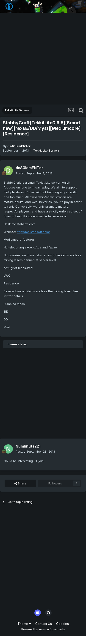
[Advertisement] (43, 59)
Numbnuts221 (28, 446)
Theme (23, 624)
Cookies (62, 624)
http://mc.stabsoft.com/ (33, 232)
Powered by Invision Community (43, 629)
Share (21, 483)
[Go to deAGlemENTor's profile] (8, 170)
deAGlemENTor (19, 146)
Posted (34, 173)
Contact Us (43, 624)
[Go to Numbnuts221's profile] (8, 449)
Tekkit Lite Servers (46, 150)
